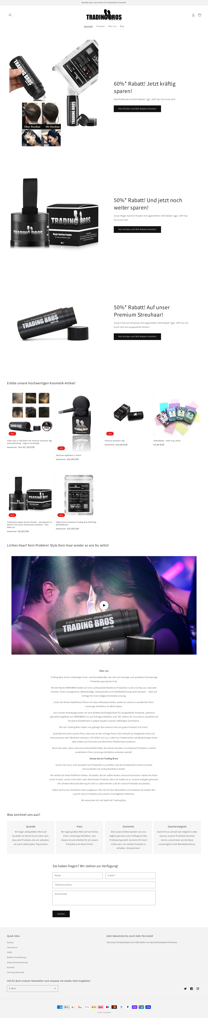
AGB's (9, 952)
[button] (10, 15)
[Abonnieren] (55, 988)
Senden (61, 913)
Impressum (12, 947)
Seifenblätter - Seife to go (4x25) (167, 440)
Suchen (10, 942)
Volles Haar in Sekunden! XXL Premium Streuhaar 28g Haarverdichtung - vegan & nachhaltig (29, 441)
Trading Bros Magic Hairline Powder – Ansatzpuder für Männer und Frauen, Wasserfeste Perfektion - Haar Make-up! (29, 524)
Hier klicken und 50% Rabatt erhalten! (137, 229)
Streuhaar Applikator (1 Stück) (68, 455)
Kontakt (10, 967)
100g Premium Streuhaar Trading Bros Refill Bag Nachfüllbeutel (76, 523)
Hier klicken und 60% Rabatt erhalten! (137, 108)
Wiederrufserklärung (16, 957)
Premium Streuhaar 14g (115, 440)
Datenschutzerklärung (17, 962)
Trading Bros (107, 1012)
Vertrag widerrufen (15, 972)
